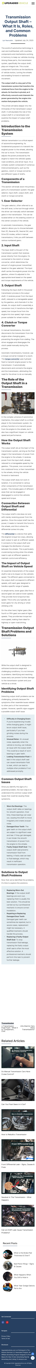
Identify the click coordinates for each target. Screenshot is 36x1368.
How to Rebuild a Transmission (13, 1134)
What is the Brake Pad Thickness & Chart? (23, 1254)
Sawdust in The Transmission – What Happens (16, 1198)
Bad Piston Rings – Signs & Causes (24, 1265)
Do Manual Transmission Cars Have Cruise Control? (15, 1073)
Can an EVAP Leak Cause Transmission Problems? (17, 1231)
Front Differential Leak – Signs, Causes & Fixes (17, 1165)
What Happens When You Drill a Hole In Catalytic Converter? (22, 1277)
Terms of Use (5, 1338)
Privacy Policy (5, 1336)
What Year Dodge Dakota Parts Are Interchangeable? (24, 1288)
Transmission (7, 1023)
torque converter (12, 359)
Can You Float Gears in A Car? (13, 1104)
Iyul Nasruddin (8, 40)
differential (9, 534)
